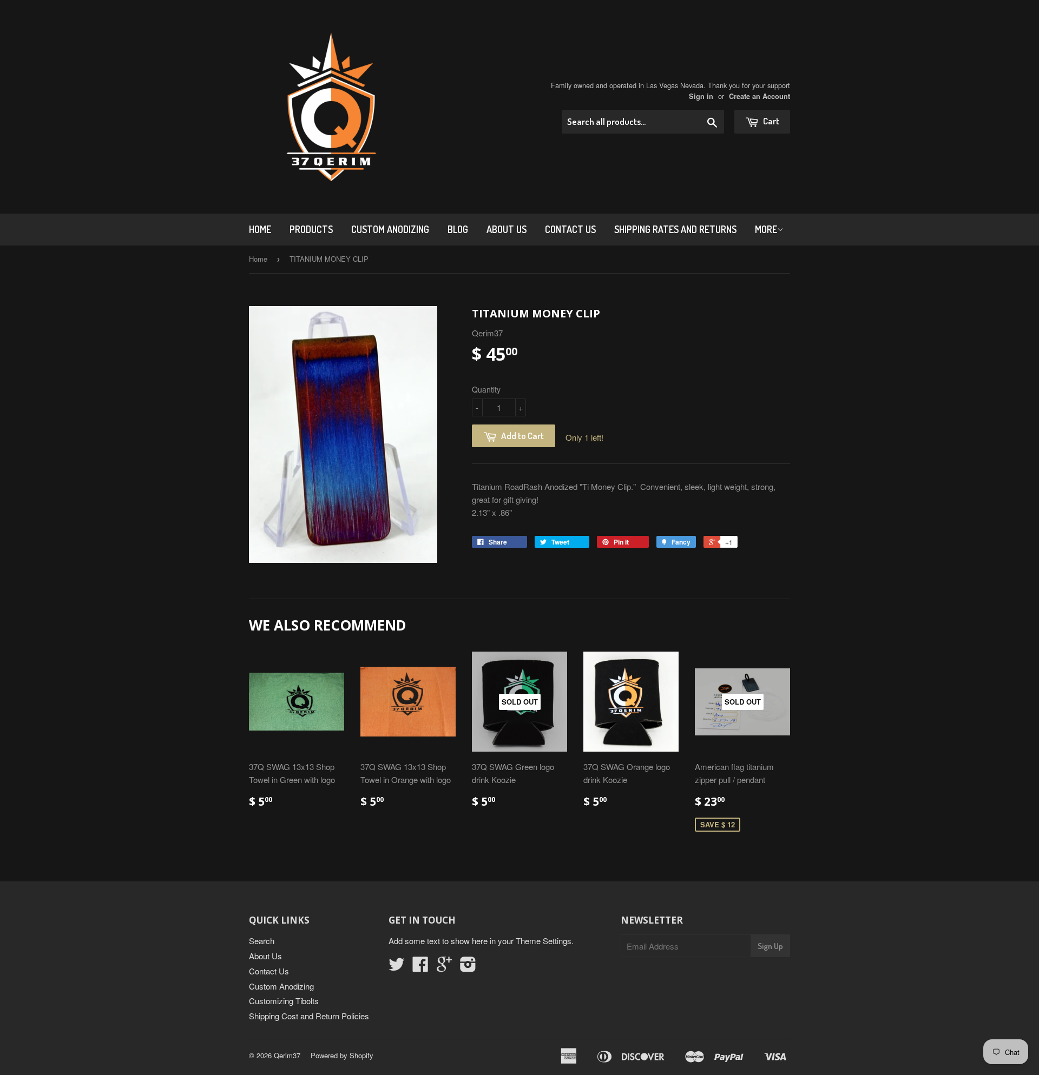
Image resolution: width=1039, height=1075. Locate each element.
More (766, 229)
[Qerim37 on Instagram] (468, 967)
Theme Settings (543, 940)
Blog (458, 229)
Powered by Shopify (342, 1055)
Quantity (486, 389)
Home (260, 229)
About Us (506, 229)
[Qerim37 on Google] (444, 967)
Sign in (701, 96)
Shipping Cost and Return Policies (309, 1015)
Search (261, 940)
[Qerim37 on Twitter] (397, 967)
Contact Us (570, 229)
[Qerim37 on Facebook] (420, 967)
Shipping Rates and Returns (675, 229)
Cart (770, 121)
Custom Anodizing (390, 229)
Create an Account (759, 96)
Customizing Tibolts (284, 1000)
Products (311, 229)
